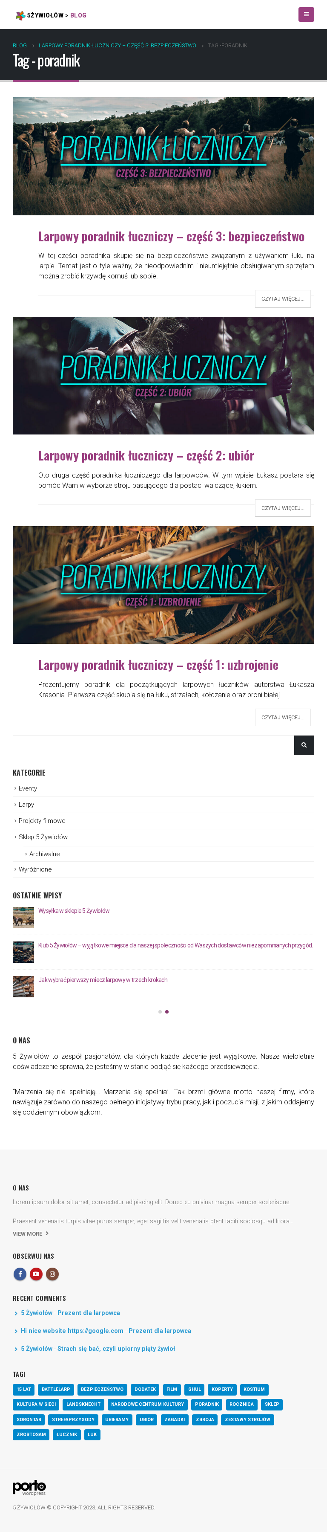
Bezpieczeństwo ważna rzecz (75, 945)
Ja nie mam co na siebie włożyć (76, 910)
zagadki (174, 1419)
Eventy (28, 788)
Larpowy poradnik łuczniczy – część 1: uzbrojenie (158, 664)
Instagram (52, 1274)
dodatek (145, 1389)
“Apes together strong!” (66, 979)
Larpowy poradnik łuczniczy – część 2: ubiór (146, 455)
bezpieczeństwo (102, 1389)
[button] (160, 1012)
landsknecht (83, 1404)
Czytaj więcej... (282, 298)
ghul (194, 1389)
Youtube (36, 1274)
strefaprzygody (73, 1419)
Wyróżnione (35, 869)
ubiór (147, 1419)
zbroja (205, 1419)
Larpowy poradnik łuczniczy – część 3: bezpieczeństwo (171, 236)
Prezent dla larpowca (88, 1313)
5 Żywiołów (36, 1313)
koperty (222, 1389)
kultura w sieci (36, 1404)
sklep (272, 1404)
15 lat (24, 1389)
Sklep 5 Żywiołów (43, 837)
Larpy (26, 804)
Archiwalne (44, 854)
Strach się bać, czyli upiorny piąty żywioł (116, 1348)
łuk (92, 1434)
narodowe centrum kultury (147, 1404)
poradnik (207, 1404)
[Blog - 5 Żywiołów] (29, 1488)
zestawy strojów (247, 1419)
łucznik (67, 1434)
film (171, 1389)
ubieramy (117, 1419)
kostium (254, 1389)
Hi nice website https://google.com (72, 1331)
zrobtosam (31, 1434)
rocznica (241, 1404)
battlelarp (56, 1389)
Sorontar (29, 1419)
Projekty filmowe (42, 821)
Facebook (20, 1274)
